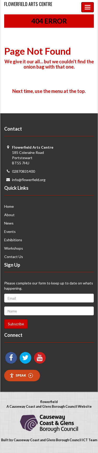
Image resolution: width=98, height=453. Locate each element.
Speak (21, 375)
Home (9, 206)
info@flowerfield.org (28, 179)
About (9, 214)
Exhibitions (13, 240)
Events (10, 231)
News (9, 223)
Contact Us (13, 256)
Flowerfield (28, 4)
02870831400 (23, 171)
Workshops (13, 248)
